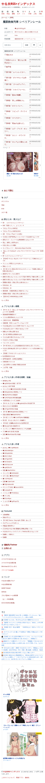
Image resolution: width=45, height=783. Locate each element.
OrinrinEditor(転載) (8, 603)
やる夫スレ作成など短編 (10, 340)
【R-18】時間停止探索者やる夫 (12, 334)
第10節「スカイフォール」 (16, 89)
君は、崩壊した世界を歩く (11, 242)
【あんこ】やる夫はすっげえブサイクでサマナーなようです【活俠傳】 (23, 252)
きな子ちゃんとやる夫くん (11, 523)
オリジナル (5, 201)
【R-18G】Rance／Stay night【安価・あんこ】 (17, 520)
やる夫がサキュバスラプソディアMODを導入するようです (20, 531)
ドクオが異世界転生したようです (13, 317)
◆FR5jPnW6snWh (8, 484)
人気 (35, 14)
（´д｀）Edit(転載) (7, 599)
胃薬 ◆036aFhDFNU (9, 470)
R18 (2, 209)
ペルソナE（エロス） (9, 343)
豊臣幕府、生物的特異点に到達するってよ (15, 291)
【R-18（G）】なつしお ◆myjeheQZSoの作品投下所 (19, 403)
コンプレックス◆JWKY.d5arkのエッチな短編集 (17, 429)
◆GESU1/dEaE (7, 456)
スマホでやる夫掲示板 (8, 563)
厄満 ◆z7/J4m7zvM (8, 481)
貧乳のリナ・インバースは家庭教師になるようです (18, 240)
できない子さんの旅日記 (10, 228)
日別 (2, 14)
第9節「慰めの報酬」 (14, 95)
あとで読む (9, 190)
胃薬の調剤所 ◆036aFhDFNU (12, 414)
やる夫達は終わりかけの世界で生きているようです (18, 326)
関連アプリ (19, 777)
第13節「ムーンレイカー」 (16, 72)
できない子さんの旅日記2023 (12, 231)
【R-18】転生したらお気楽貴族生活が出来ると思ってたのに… (21, 346)
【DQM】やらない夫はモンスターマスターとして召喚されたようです (22, 260)
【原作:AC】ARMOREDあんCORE (13, 296)
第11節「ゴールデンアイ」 (16, 84)
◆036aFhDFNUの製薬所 (10, 395)
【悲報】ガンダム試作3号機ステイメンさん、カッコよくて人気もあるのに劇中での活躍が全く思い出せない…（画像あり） (21, 637)
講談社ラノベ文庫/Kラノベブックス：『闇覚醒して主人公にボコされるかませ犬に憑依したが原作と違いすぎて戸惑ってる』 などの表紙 (22, 643)
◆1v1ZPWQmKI (7, 479)
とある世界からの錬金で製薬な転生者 (14, 365)
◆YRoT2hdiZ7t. (7, 462)
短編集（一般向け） (9, 534)
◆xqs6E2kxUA (7, 467)
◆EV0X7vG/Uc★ (8, 464)
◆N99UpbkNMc (8, 453)
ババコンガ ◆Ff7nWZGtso (11, 493)
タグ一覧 (4, 212)
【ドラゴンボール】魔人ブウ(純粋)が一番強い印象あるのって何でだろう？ (21, 633)
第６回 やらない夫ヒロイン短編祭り (14, 420)
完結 (2, 205)
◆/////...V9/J (6, 496)
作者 (29, 14)
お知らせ (8, 548)
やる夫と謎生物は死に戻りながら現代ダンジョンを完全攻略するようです (23, 349)
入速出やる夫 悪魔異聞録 (11, 320)
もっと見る (5, 300)
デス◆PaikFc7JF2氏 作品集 (11, 431)
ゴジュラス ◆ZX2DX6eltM (10, 473)
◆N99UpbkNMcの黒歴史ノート (12, 392)
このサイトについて (8, 777)
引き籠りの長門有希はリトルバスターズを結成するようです (21, 237)
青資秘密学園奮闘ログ (9, 314)
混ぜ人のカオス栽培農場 (10, 406)
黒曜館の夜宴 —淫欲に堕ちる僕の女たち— (16, 282)
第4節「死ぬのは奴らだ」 (16, 123)
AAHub (3, 592)
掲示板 (41, 12)
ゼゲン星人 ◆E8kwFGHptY (11, 476)
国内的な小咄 (7, 381)
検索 (26, 45)
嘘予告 (8, 67)
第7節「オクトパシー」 (15, 106)
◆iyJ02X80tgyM (20, 28)
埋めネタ (9, 55)
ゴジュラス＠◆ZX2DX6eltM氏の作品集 (14, 389)
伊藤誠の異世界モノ (9, 526)
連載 (13, 14)
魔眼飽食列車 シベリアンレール (25, 39)
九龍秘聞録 (6, 514)
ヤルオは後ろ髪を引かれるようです (13, 337)
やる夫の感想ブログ (8, 581)
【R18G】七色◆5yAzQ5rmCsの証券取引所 (16, 423)
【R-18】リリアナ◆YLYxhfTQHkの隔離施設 (16, 417)
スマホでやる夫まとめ (8, 559)
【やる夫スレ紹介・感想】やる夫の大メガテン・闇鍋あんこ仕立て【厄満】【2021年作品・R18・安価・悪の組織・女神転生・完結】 (22, 649)
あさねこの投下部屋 (9, 386)
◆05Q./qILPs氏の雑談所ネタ (11, 426)
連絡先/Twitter (10, 544)
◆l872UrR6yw (7, 498)
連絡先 (27, 777)
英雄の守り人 (7, 517)
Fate (16, 35)
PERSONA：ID (7, 285)
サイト (24, 12)
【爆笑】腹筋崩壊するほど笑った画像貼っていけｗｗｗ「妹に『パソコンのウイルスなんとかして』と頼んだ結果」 (21, 616)
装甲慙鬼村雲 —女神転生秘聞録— (13, 359)
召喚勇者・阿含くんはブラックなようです (15, 323)
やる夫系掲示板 (6, 584)
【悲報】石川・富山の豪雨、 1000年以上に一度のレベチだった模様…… (22, 628)
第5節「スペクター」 (14, 118)
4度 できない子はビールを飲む (12, 234)
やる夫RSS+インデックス (18, 4)
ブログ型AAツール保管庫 (9, 595)
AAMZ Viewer (6, 588)
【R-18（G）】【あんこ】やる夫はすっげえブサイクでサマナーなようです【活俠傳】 (23, 311)
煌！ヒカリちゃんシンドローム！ (13, 256)
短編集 (5, 537)
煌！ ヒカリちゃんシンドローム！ (13, 223)
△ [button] (40, 45)
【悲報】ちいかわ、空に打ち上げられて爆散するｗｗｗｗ (21, 620)
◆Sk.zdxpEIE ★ (7, 490)
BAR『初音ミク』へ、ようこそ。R (13, 225)
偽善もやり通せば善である (11, 331)
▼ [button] (34, 45)
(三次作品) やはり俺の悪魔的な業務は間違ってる (17, 529)
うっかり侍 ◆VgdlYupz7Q (11, 501)
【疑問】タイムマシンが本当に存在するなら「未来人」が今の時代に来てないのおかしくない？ (22, 623)
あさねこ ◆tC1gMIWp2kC (11, 448)
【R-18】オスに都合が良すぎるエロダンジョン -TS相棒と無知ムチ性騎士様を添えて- (23, 270)
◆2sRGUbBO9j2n (8, 450)
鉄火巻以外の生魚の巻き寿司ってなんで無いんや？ (19, 652)
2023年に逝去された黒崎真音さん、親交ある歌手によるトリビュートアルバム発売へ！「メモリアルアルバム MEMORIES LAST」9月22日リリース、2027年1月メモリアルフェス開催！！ (22, 657)
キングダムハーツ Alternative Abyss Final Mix (17, 248)
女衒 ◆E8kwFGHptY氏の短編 (11, 434)
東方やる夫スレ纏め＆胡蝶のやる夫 (26, 32)
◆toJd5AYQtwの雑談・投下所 (12, 383)
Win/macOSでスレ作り (9, 566)
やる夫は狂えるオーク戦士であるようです (15, 329)
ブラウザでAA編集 (7, 570)
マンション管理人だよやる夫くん (13, 263)
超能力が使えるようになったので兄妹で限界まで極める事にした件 (23, 277)
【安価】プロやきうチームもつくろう (14, 353)
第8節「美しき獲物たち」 (16, 100)
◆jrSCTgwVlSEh (7, 459)
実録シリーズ (7, 266)
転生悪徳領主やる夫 (9, 356)
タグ (18, 14)
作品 (8, 14)
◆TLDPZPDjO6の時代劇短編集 (12, 398)
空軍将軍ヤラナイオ (9, 362)
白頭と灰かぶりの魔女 (9, 245)
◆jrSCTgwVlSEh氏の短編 (10, 409)
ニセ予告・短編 (7, 367)
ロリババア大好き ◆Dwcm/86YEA (13, 487)
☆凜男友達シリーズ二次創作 (11, 400)
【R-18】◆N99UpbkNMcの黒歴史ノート (15, 412)
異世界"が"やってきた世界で (11, 274)
